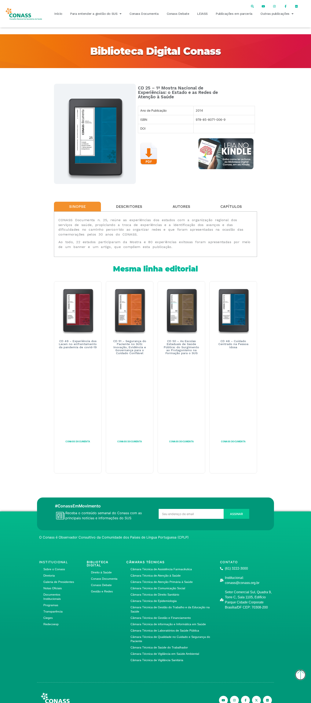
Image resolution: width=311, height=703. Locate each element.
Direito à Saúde (101, 572)
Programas (50, 605)
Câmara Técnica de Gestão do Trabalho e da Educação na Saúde (170, 609)
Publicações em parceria (234, 14)
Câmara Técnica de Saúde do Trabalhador (159, 647)
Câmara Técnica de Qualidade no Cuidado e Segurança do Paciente (170, 639)
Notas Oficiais (52, 588)
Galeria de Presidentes (58, 582)
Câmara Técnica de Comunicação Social (158, 588)
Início (58, 14)
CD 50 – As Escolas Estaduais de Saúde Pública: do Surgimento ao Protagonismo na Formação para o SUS (181, 347)
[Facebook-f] (285, 6)
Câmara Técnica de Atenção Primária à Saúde (162, 582)
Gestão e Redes (102, 591)
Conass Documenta (144, 14)
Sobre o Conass (54, 569)
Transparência (53, 611)
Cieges (48, 617)
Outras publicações (274, 14)
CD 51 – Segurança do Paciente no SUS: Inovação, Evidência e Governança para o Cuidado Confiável (129, 347)
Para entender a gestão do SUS (93, 14)
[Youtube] (263, 6)
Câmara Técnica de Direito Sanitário (155, 594)
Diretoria (49, 575)
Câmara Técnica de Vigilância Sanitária (157, 660)
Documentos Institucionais (52, 596)
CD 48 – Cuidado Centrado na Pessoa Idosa (233, 344)
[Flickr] (296, 6)
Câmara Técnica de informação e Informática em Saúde (168, 624)
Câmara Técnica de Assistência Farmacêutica (161, 569)
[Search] (252, 6)
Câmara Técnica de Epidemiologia (154, 601)
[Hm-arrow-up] (300, 675)
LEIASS (202, 14)
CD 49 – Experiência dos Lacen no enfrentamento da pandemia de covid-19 (78, 344)
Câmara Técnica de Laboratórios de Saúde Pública (165, 630)
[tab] (77, 206)
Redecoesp (51, 624)
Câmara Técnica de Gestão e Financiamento (161, 617)
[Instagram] (274, 6)
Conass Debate (178, 14)
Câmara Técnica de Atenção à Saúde (156, 575)
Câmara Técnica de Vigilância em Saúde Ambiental (165, 653)
